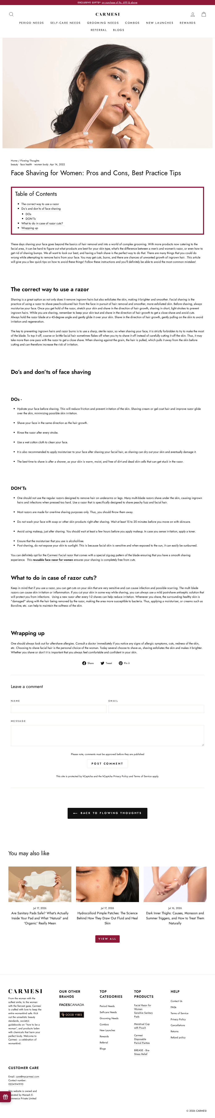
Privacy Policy (120, 776)
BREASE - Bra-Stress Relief (142, 1052)
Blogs (118, 30)
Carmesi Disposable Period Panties (142, 1039)
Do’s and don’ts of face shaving (41, 208)
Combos (132, 23)
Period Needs (31, 23)
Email (113, 701)
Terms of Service (143, 776)
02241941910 (15, 1084)
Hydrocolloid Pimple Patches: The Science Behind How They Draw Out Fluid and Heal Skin (107, 918)
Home (14, 160)
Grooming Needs (103, 23)
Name (15, 701)
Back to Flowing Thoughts (110, 813)
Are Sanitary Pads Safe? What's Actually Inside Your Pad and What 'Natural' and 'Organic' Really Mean (39, 918)
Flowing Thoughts (29, 160)
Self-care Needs (65, 23)
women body (41, 164)
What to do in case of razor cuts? (43, 223)
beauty (14, 164)
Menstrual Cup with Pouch (142, 1025)
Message (18, 721)
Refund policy (178, 1037)
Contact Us (176, 1001)
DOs (29, 214)
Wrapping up (29, 228)
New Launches (159, 23)
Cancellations (178, 1025)
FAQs (173, 1007)
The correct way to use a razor (40, 204)
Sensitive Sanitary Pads (143, 1014)
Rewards (188, 23)
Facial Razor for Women (142, 1007)
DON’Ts (31, 219)
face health (26, 164)
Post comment (107, 764)
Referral (99, 30)
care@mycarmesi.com (27, 1076)
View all (107, 939)
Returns (174, 1031)
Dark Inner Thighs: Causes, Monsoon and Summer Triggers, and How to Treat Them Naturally (175, 918)
